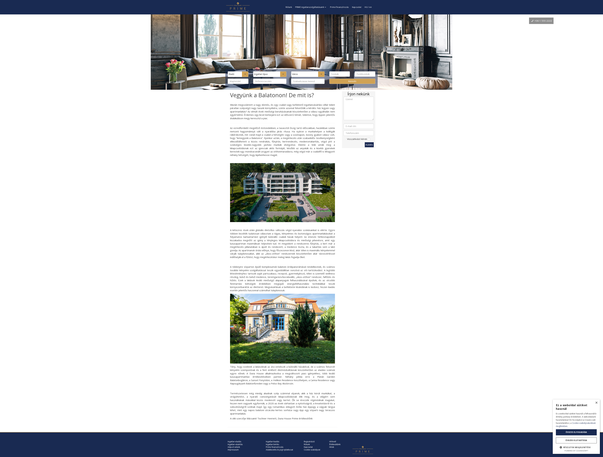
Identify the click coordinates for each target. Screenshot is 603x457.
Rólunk (289, 7)
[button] (576, 447)
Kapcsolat (356, 7)
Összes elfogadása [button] (576, 432)
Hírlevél (332, 441)
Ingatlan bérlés (272, 444)
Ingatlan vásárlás (235, 444)
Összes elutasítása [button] (576, 440)
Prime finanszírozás (339, 7)
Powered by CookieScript (576, 450)
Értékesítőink (334, 444)
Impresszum (233, 449)
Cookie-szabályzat (312, 449)
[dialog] (576, 426)
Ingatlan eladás (234, 441)
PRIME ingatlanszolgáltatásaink (309, 7)
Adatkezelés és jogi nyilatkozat (279, 449)
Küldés (369, 144)
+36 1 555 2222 (543, 20)
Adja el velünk (234, 447)
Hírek (331, 447)
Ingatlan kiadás (272, 441)
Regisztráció (309, 441)
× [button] (596, 403)
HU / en (368, 7)
